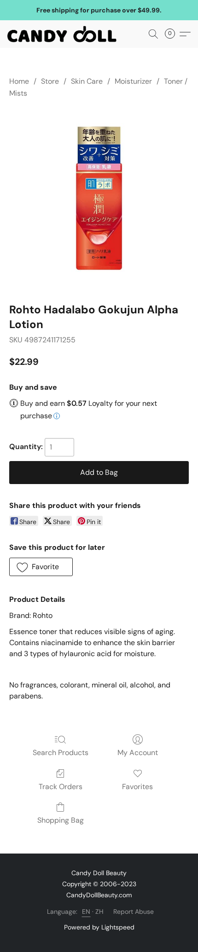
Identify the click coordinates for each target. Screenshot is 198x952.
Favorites (137, 786)
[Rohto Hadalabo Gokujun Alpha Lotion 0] (99, 198)
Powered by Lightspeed (99, 927)
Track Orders (60, 786)
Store (50, 81)
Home (19, 81)
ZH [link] (99, 911)
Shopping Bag (60, 820)
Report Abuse (133, 911)
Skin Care (87, 81)
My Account (137, 752)
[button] (64, 34)
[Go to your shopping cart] (172, 34)
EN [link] (86, 911)
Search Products (60, 752)
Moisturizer (133, 81)
